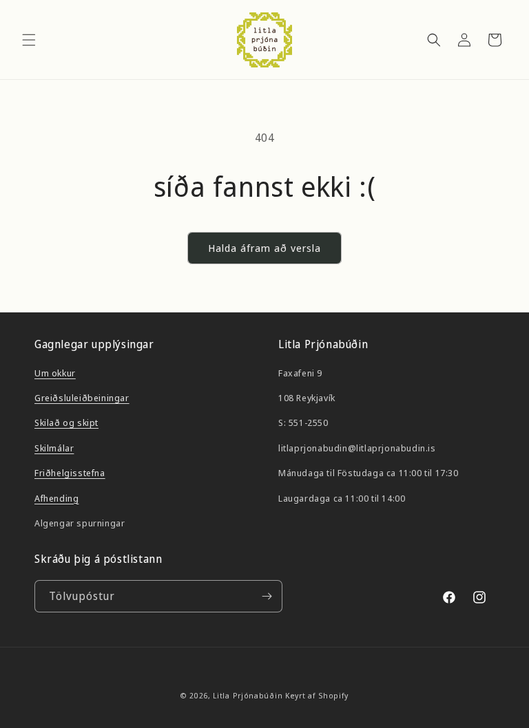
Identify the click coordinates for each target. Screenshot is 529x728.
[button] (29, 40)
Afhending (56, 498)
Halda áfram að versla (264, 248)
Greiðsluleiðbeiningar (81, 398)
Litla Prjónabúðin (247, 695)
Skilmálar (54, 448)
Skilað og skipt (66, 422)
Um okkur (55, 373)
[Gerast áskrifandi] (266, 596)
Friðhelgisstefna (69, 473)
